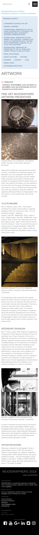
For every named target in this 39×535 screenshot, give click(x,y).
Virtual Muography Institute (8, 504)
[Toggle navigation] (35, 4)
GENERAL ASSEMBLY (11, 26)
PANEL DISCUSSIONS (11, 54)
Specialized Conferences (7, 500)
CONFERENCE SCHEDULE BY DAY (16, 23)
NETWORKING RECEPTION (13, 66)
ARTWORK (7, 60)
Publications (4, 502)
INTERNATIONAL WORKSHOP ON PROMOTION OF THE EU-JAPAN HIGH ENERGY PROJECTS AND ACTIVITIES (17, 49)
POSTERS (23, 57)
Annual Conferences (6, 499)
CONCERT (17, 60)
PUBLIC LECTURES (10, 57)
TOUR (27, 60)
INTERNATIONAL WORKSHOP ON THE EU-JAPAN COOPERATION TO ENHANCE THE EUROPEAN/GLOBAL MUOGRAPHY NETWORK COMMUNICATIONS (18, 32)
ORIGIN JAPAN (9, 63)
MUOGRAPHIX (5, 506)
